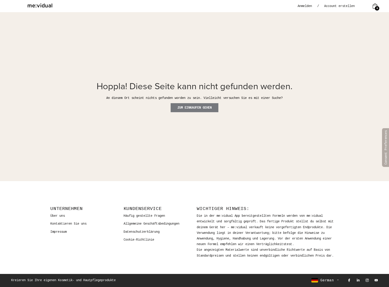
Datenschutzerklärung (142, 232)
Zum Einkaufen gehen (194, 107)
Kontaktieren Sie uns (68, 224)
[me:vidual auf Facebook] (349, 280)
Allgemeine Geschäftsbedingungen (151, 224)
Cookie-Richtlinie (139, 239)
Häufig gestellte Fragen (144, 216)
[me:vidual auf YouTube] (376, 280)
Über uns (57, 216)
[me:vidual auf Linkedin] (358, 280)
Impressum (58, 232)
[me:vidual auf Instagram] (367, 280)
